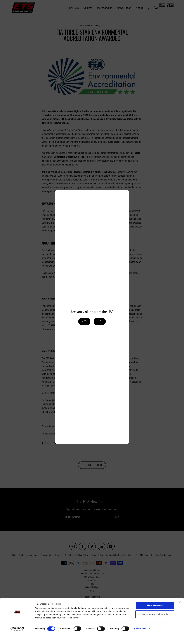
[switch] (77, 628)
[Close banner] (180, 602)
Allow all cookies (155, 605)
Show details (140, 629)
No (99, 321)
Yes (84, 321)
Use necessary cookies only (155, 614)
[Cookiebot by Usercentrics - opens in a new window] (17, 629)
